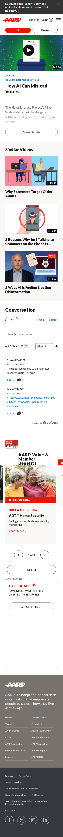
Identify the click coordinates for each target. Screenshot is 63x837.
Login (45, 19)
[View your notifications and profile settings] (56, 346)
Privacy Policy (25, 776)
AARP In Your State (40, 737)
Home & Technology (23, 510)
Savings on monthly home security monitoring (29, 522)
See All (31, 569)
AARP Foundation (39, 744)
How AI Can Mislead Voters (26, 88)
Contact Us (10, 737)
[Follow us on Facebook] (9, 820)
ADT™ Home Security (26, 515)
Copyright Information (15, 795)
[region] (31, 370)
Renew (45, 30)
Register (34, 19)
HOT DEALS (20, 586)
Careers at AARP (39, 717)
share (37, 380)
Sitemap (9, 776)
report (49, 380)
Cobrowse (10, 810)
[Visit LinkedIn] (45, 820)
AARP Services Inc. (14, 744)
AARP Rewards (12, 730)
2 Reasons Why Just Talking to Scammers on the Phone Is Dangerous (29, 243)
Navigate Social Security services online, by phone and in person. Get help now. (26, 7)
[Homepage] (12, 19)
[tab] (16, 346)
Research (9, 757)
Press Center (37, 724)
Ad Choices (37, 795)
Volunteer (10, 724)
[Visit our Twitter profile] (21, 820)
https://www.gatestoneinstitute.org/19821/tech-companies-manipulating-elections (31, 402)
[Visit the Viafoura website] (50, 422)
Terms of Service (13, 782)
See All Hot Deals (31, 607)
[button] (18, 555)
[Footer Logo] (31, 684)
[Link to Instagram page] (33, 820)
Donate (8, 717)
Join (18, 30)
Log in (41, 319)
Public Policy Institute (15, 750)
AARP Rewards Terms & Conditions (21, 788)
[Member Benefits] (11, 447)
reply (10, 380)
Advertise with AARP (41, 730)
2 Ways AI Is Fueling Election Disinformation (28, 289)
